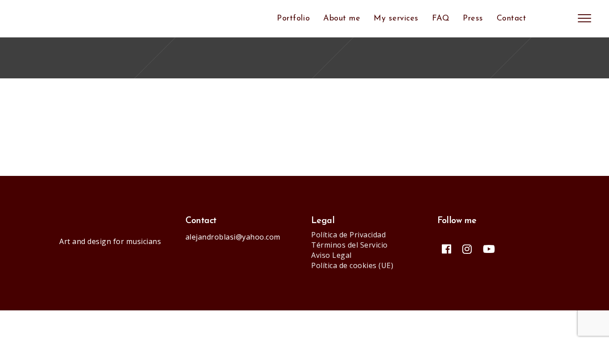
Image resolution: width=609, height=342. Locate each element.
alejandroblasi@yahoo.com (232, 237)
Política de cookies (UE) (352, 265)
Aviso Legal (331, 255)
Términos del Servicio (349, 245)
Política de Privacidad (348, 235)
